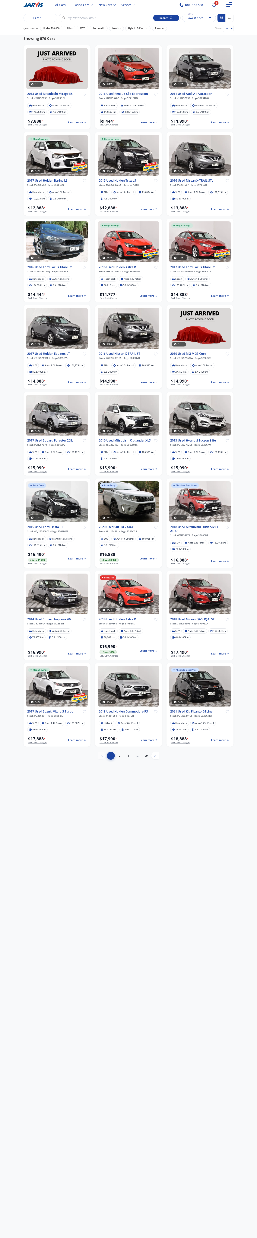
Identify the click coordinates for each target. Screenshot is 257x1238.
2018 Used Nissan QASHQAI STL (193, 619)
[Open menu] (229, 4)
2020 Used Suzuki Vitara (116, 527)
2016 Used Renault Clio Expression (123, 94)
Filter (37, 18)
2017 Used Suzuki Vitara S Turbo (50, 711)
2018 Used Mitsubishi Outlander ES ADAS (195, 529)
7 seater (159, 28)
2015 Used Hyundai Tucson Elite (193, 440)
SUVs (69, 28)
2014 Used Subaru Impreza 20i (49, 619)
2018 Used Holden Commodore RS (123, 711)
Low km (116, 28)
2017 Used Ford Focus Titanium (192, 267)
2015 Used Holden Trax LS (117, 181)
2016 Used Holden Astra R (117, 267)
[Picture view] (221, 18)
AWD (82, 28)
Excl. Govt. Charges (37, 125)
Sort (190, 13)
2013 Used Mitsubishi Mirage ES (50, 94)
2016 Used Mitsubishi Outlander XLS (125, 440)
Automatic (99, 28)
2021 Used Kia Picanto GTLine (191, 711)
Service (126, 5)
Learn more (75, 122)
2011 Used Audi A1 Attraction (191, 94)
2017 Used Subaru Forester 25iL (50, 440)
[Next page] (155, 756)
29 (146, 755)
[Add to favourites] (84, 94)
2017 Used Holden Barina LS (47, 181)
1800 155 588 (193, 5)
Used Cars (82, 5)
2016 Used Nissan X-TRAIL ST (119, 354)
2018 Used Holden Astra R (117, 619)
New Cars (105, 5)
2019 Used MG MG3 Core (188, 354)
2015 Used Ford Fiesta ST (45, 527)
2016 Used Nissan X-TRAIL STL (191, 181)
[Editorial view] (229, 18)
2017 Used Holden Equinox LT (48, 354)
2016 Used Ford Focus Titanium (49, 267)
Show (218, 28)
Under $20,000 (51, 28)
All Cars (60, 5)
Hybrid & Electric (138, 28)
